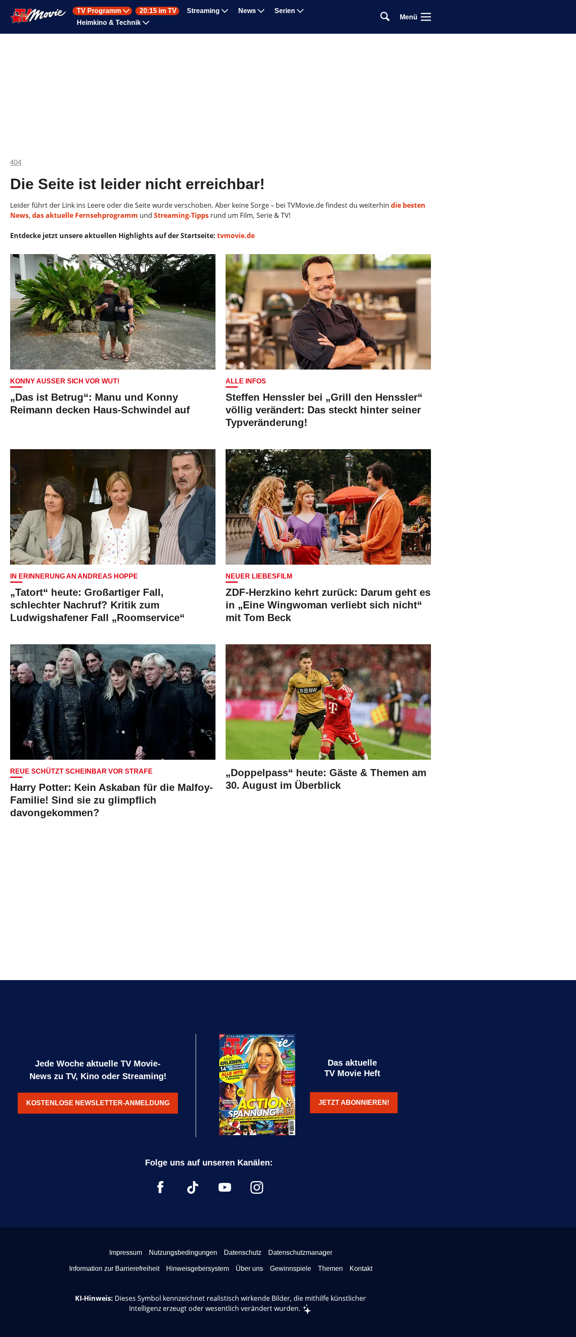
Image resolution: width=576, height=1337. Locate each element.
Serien (285, 11)
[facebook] (160, 1187)
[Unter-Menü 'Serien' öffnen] (300, 10)
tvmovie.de (236, 235)
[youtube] (224, 1187)
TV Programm (99, 11)
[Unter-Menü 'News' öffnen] (261, 10)
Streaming (203, 11)
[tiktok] (192, 1187)
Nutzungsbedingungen (183, 1252)
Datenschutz (242, 1252)
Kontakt (361, 1268)
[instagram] (256, 1187)
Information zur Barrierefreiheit (114, 1268)
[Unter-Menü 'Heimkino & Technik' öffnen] (146, 22)
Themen (330, 1268)
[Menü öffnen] (426, 17)
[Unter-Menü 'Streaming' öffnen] (224, 10)
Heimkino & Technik (109, 22)
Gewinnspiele (290, 1268)
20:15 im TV (158, 11)
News (247, 11)
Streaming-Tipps (181, 215)
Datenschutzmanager (300, 1252)
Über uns (249, 1268)
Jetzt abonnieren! (353, 1102)
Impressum (125, 1252)
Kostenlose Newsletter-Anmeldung (98, 1103)
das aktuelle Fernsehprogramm (84, 215)
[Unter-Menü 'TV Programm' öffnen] (126, 10)
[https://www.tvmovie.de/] (38, 16)
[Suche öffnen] (385, 17)
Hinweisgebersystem (197, 1268)
